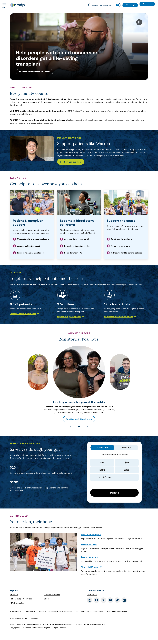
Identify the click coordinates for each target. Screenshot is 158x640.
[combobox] (104, 5)
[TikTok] (117, 600)
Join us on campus (91, 534)
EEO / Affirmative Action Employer (89, 611)
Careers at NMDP (52, 594)
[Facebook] (96, 600)
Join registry (149, 4)
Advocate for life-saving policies (126, 253)
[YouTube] (110, 600)
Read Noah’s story (131, 419)
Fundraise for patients (121, 239)
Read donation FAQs (73, 253)
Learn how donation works (76, 246)
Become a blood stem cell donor (34, 71)
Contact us (92, 594)
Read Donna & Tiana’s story (79, 419)
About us (14, 594)
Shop (46, 598)
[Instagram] (89, 600)
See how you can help (70, 162)
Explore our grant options (69, 316)
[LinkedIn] (124, 600)
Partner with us (89, 544)
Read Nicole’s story (26, 419)
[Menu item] (17, 5)
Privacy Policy (15, 611)
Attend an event (89, 557)
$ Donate (132, 5)
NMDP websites (17, 603)
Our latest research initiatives (118, 316)
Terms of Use (30, 611)
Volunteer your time (120, 246)
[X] (103, 600)
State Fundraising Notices (117, 611)
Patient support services (21, 598)
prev (71, 427)
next (87, 427)
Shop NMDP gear (91, 567)
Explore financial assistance (30, 253)
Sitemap (34, 618)
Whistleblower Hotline (18, 618)
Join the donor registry (73, 240)
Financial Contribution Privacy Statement (55, 611)
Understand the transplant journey (34, 239)
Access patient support (28, 246)
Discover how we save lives (23, 313)
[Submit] (117, 5)
